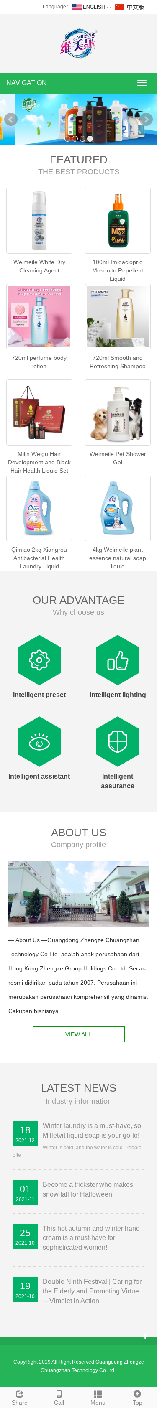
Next (146, 119)
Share (20, 1402)
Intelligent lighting (118, 694)
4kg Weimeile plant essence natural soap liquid (117, 558)
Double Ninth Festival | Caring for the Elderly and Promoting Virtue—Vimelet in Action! (92, 1291)
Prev (11, 119)
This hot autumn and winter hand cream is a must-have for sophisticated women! (91, 1238)
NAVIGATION (26, 83)
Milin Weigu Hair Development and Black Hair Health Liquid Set (39, 462)
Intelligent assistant (39, 776)
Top (137, 1402)
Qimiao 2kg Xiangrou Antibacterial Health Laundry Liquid (39, 558)
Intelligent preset (39, 694)
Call (59, 1402)
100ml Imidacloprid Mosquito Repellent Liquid (117, 270)
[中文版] (130, 7)
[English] (88, 7)
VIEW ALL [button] (78, 1034)
